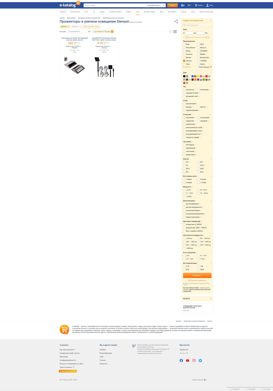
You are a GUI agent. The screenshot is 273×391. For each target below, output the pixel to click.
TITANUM (203, 61)
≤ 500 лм (189, 238)
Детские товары (149, 12)
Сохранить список (92, 26)
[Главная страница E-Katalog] (70, 5)
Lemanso (189, 54)
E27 (201, 162)
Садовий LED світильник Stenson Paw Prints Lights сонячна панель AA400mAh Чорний (104, 40)
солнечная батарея (193, 210)
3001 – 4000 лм (205, 245)
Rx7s (201, 172)
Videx (188, 64)
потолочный (204, 117)
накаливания (190, 148)
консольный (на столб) (194, 127)
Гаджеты (63, 12)
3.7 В (187, 266)
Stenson (64, 26)
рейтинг (190, 330)
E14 (187, 162)
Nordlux (188, 57)
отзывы (124, 330)
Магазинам (64, 357)
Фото (86, 12)
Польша (103, 360)
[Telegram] (200, 360)
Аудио (102, 12)
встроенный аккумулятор (195, 214)
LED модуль (190, 145)
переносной (190, 124)
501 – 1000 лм (205, 238)
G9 (187, 165)
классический (191, 103)
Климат (128, 12)
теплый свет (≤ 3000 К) (194, 224)
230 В (202, 269)
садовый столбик (192, 93)
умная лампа (190, 155)
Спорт (193, 12)
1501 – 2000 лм (205, 242)
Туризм (183, 12)
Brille (187, 44)
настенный (190, 117)
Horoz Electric (190, 47)
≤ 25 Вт (188, 190)
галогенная (190, 151)
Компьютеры (75, 12)
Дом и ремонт (71, 18)
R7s (187, 172)
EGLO (202, 44)
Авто (161, 12)
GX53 (202, 168)
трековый (203, 121)
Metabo (202, 54)
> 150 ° (202, 259)
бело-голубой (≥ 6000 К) (194, 231)
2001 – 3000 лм (191, 245)
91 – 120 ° (203, 255)
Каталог (62, 18)
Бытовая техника (115, 12)
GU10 (188, 168)
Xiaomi (202, 64)
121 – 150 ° (190, 259)
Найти (172, 5)
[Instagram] (194, 360)
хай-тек (202, 107)
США (101, 357)
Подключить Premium (68, 371)
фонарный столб (192, 96)
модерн (188, 107)
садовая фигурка (192, 110)
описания (96, 330)
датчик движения (192, 204)
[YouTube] (187, 360)
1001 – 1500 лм (191, 242)
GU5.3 (202, 165)
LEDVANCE (203, 51)
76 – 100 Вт (204, 193)
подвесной (190, 121)
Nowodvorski (204, 57)
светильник (204, 90)
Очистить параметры (198, 280)
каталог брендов (87, 332)
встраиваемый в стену (194, 131)
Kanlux (188, 51)
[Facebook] (181, 360)
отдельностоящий (192, 137)
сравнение (173, 328)
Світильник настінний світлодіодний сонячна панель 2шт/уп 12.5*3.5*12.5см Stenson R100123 (74, 40)
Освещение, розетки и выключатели (89, 18)
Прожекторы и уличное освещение (113, 18)
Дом (137, 12)
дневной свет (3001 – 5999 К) (196, 228)
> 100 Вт (189, 196)
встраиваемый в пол (193, 134)
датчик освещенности (194, 207)
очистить (75, 26)
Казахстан (103, 364)
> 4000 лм (189, 248)
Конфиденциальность (68, 360)
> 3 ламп (203, 182)
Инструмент (172, 12)
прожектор (190, 90)
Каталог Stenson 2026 (191, 288)
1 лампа (189, 179)
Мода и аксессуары (206, 12)
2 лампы (203, 179)
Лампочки (186, 310)
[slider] (187, 37)
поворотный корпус (193, 217)
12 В (201, 266)
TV (94, 12)
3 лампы (189, 182)
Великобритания (106, 353)
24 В (187, 269)
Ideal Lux (203, 47)
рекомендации (205, 330)
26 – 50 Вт (203, 190)
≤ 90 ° (188, 255)
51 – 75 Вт (189, 193)
